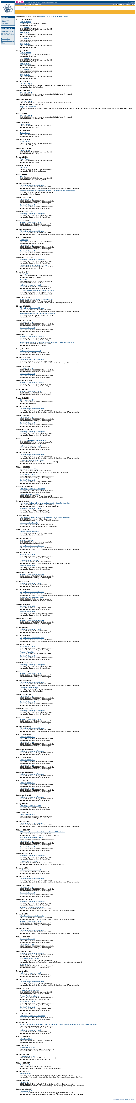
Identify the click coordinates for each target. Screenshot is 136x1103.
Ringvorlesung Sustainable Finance (32, 185)
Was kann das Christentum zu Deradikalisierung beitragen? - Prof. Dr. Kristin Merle (47, 342)
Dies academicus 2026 (27, 400)
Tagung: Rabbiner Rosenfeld (29, 531)
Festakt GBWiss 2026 (27, 652)
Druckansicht (5, 23)
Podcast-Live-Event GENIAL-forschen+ (33, 440)
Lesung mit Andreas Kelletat (29, 494)
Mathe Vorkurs (25, 124)
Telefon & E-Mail (5, 39)
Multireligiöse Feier (26, 1065)
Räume (3, 43)
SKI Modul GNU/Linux (27, 814)
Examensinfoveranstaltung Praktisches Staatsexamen (38, 313)
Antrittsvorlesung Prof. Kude (29, 560)
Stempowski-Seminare (27, 1047)
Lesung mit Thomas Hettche (29, 469)
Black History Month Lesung (29, 959)
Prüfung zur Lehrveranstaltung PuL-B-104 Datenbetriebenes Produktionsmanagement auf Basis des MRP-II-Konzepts (58, 1024)
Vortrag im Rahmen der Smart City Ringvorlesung (36, 299)
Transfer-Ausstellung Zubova (29, 990)
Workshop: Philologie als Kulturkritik (32, 907)
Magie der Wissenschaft (28, 107)
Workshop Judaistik (26, 540)
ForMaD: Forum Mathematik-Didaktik (32, 460)
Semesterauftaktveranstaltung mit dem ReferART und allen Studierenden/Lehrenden (47, 190)
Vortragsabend (25, 964)
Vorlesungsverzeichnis (7, 31)
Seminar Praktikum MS (27, 205)
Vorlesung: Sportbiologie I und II (30, 222)
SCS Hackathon (25, 22)
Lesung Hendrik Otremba (28, 861)
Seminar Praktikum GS (27, 199)
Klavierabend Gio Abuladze (29, 523)
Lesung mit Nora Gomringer (29, 687)
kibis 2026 (23, 168)
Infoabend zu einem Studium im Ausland (33, 265)
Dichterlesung (24, 240)
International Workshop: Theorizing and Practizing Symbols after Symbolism (45, 503)
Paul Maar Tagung (26, 84)
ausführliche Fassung (5, 20)
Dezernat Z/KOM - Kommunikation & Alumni (53, 17)
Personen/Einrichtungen (7, 41)
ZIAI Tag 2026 (24, 274)
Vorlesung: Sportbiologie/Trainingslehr (32, 213)
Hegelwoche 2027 (26, 1073)
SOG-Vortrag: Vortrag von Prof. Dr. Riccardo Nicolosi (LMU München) (42, 832)
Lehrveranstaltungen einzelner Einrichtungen (7, 34)
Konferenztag (24, 279)
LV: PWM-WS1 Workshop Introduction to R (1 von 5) (37, 290)
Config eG (126, 1099)
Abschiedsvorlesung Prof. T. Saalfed (32, 837)
